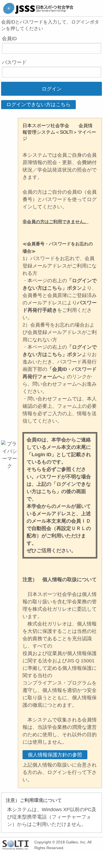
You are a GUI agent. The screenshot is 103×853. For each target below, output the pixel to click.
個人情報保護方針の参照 (55, 755)
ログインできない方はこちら (38, 104)
